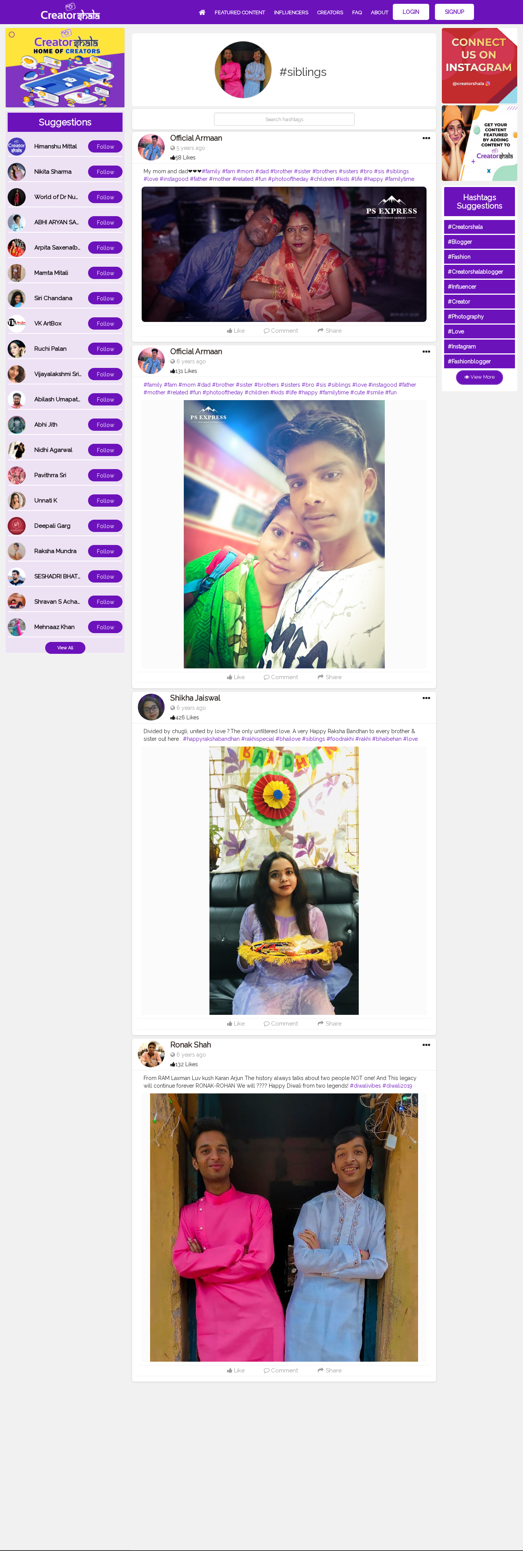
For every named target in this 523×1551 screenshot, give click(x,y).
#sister (302, 171)
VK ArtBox (48, 323)
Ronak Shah (190, 1044)
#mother (220, 179)
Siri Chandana (53, 298)
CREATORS (330, 12)
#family (211, 171)
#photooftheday (288, 179)
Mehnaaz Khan (54, 627)
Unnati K (45, 500)
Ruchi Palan (50, 348)
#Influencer (462, 287)
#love (151, 179)
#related (242, 179)
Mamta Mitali (51, 272)
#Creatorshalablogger (475, 272)
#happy (373, 179)
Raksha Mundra (55, 551)
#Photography (466, 316)
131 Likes (186, 371)
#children (322, 179)
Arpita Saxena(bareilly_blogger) (77, 247)
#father (199, 179)
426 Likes (187, 717)
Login (411, 12)
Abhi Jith (45, 424)
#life (356, 179)
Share (333, 330)
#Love (456, 331)
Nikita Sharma (53, 171)
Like (238, 330)
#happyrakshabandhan (211, 739)
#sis (379, 171)
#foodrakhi (340, 739)
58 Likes (185, 157)
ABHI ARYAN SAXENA (62, 222)
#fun (260, 179)
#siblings (397, 171)
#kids (343, 179)
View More (482, 377)
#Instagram (462, 346)
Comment (284, 330)
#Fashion (459, 257)
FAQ (357, 12)
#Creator (459, 302)
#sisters (348, 171)
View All (65, 647)
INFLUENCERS (291, 12)
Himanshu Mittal (55, 146)
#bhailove (288, 739)
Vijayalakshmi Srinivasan (67, 374)
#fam (228, 171)
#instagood (174, 179)
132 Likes (186, 1064)
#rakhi (363, 739)
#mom (245, 171)
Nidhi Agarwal (53, 449)
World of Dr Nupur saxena (70, 197)
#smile (375, 392)
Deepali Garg (52, 525)
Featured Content (240, 12)
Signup (454, 12)
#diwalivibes (365, 1086)
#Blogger (460, 242)
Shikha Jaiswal (195, 697)
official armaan (196, 138)
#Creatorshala (465, 227)
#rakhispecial (257, 739)
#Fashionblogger (469, 361)
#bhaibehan (387, 739)
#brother (281, 171)
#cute (357, 392)
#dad (262, 171)
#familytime (399, 179)
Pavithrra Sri (50, 475)
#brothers (324, 171)
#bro (366, 171)
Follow (105, 147)
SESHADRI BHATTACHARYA (70, 576)
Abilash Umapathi (58, 399)
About (379, 12)
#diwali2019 (397, 1086)
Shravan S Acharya (60, 601)
